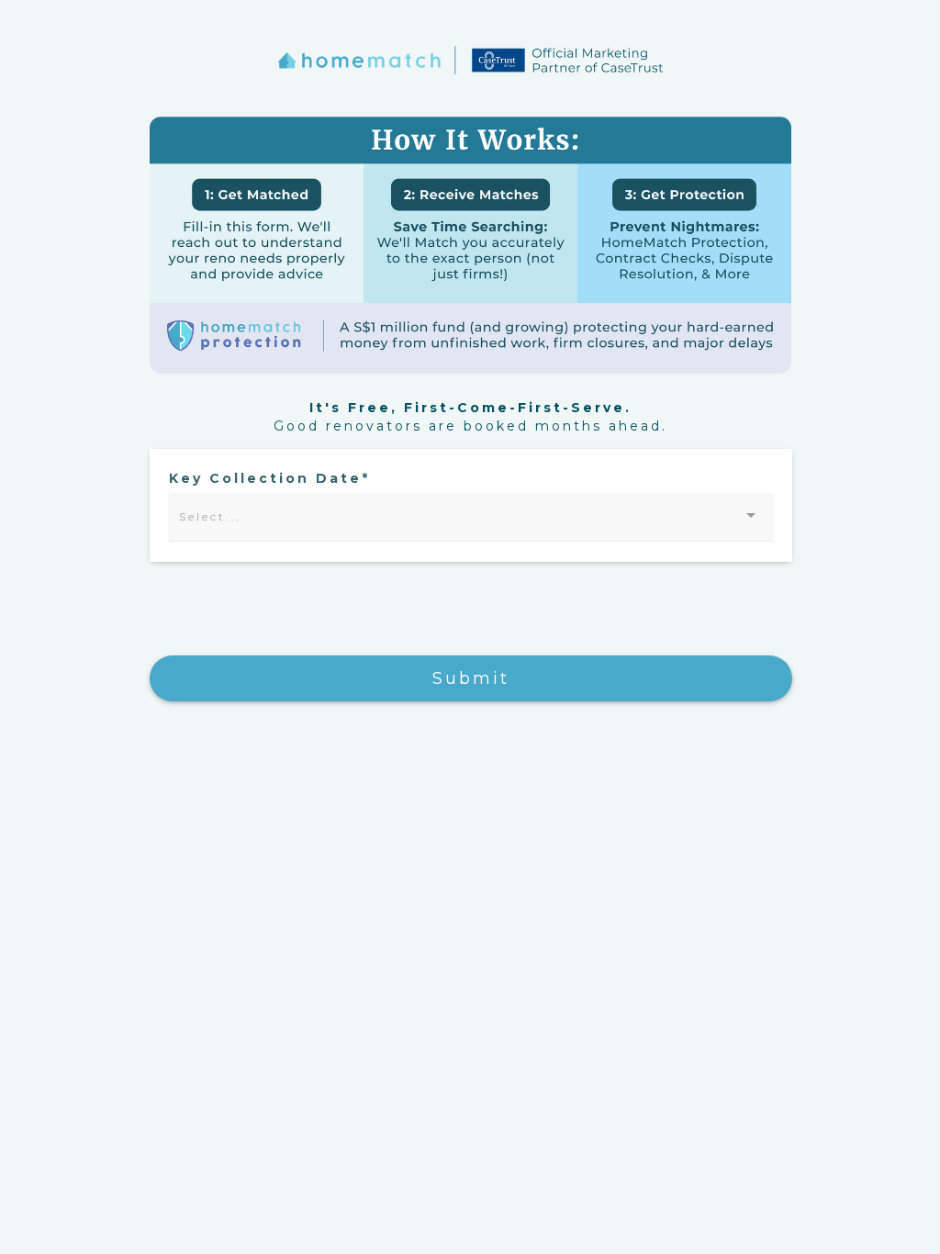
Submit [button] (470, 678)
